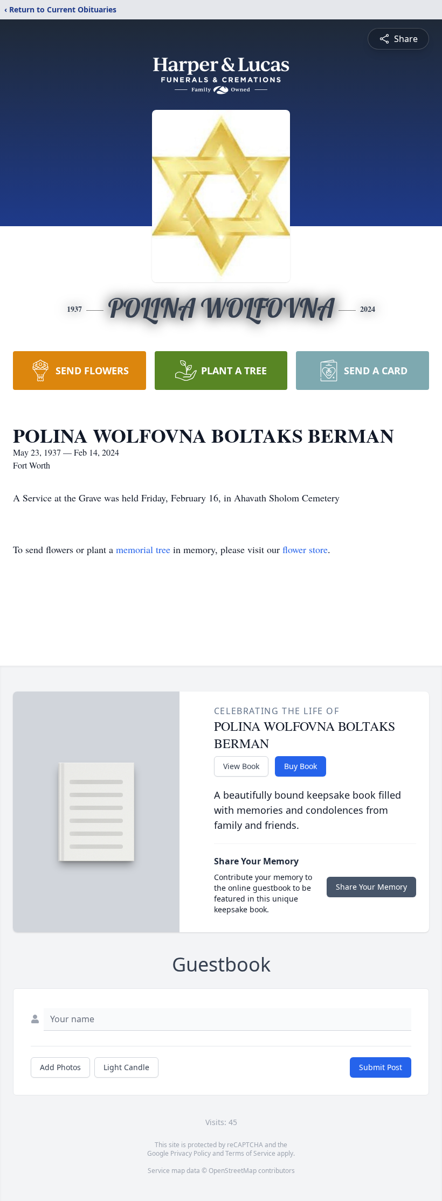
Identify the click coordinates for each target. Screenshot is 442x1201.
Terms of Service (250, 1153)
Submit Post (380, 1067)
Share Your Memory (371, 887)
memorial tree (143, 549)
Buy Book (300, 766)
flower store (305, 549)
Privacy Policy (190, 1153)
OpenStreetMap (233, 1170)
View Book (241, 766)
